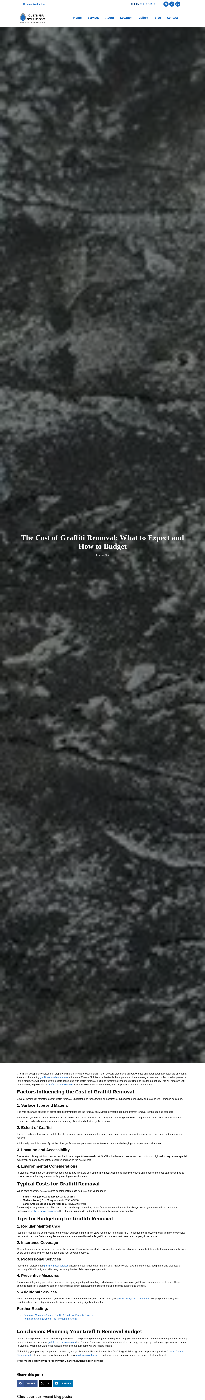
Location (126, 17)
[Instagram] (171, 4)
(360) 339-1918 (147, 4)
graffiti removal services (60, 1084)
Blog (158, 17)
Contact (172, 17)
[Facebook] (166, 4)
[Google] (177, 4)
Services (93, 17)
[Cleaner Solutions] (34, 17)
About (110, 17)
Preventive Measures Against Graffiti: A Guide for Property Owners (58, 1315)
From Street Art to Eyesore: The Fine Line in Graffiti (50, 1318)
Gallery (144, 17)
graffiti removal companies (54, 1077)
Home (77, 17)
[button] (27, 1383)
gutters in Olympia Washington (133, 1298)
